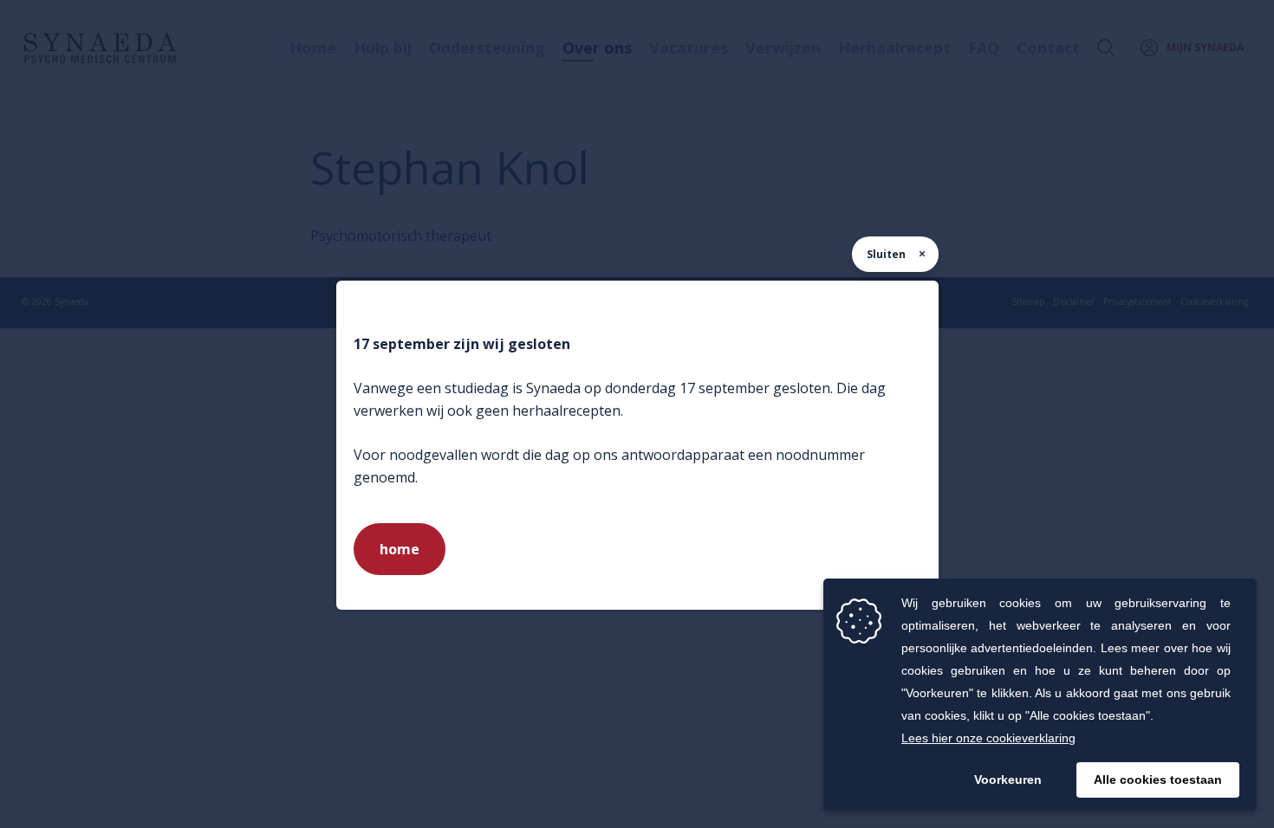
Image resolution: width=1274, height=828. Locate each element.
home (399, 549)
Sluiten (886, 254)
